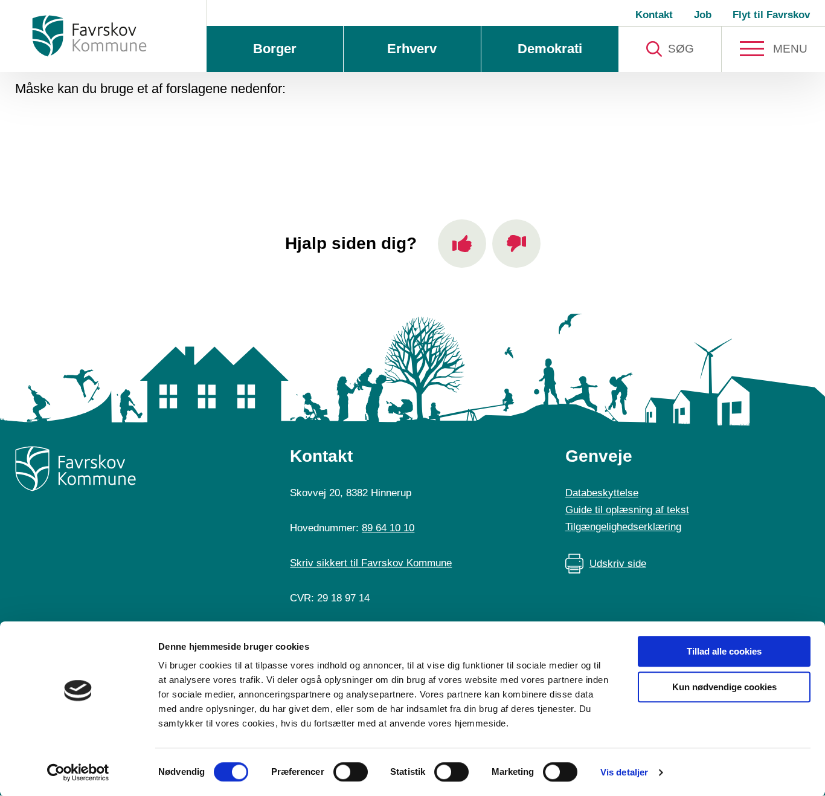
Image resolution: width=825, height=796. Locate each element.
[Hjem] (89, 36)
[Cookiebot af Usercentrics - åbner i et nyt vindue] (78, 772)
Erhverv (412, 48)
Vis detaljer (624, 772)
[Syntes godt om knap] (462, 243)
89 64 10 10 (388, 528)
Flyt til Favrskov (771, 15)
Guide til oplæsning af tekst (627, 510)
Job (702, 15)
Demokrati (550, 48)
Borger (275, 48)
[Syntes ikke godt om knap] (516, 243)
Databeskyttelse (601, 493)
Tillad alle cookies (724, 651)
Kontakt (654, 15)
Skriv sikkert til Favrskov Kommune (371, 563)
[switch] (350, 771)
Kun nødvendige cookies (724, 687)
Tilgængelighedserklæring (623, 526)
